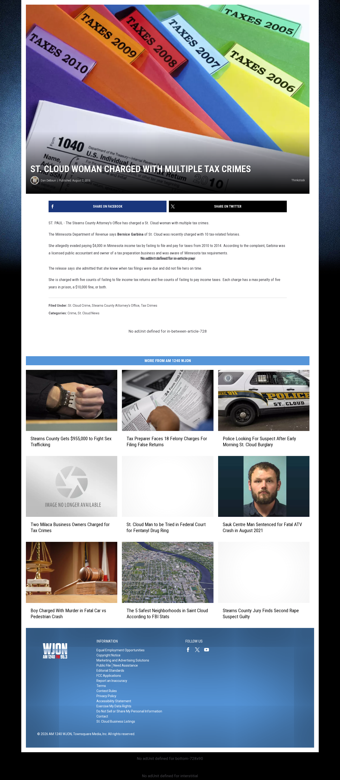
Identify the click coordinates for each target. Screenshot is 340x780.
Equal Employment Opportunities (120, 650)
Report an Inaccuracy (111, 681)
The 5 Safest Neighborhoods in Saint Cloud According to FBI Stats (167, 613)
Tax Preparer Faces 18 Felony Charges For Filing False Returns (167, 441)
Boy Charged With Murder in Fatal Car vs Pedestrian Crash (68, 613)
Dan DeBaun (48, 180)
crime (72, 313)
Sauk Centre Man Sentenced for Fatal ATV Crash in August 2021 (262, 527)
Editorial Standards (110, 670)
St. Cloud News (88, 313)
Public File (103, 665)
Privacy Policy (106, 696)
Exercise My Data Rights (113, 706)
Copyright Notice (108, 655)
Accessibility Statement (113, 701)
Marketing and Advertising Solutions (122, 660)
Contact (102, 716)
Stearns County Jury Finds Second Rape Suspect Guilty (261, 613)
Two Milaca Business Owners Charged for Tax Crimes (70, 527)
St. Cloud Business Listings (115, 721)
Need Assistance (125, 665)
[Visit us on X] (199, 649)
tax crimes (149, 305)
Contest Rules (106, 691)
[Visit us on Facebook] (190, 649)
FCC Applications (108, 675)
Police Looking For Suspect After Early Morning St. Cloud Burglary (259, 441)
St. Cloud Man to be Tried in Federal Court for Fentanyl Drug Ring (166, 527)
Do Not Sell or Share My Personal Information (129, 711)
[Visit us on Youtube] (208, 649)
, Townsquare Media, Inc (89, 734)
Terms (101, 686)
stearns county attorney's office (115, 305)
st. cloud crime (79, 305)
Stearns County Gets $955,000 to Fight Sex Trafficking (71, 441)
